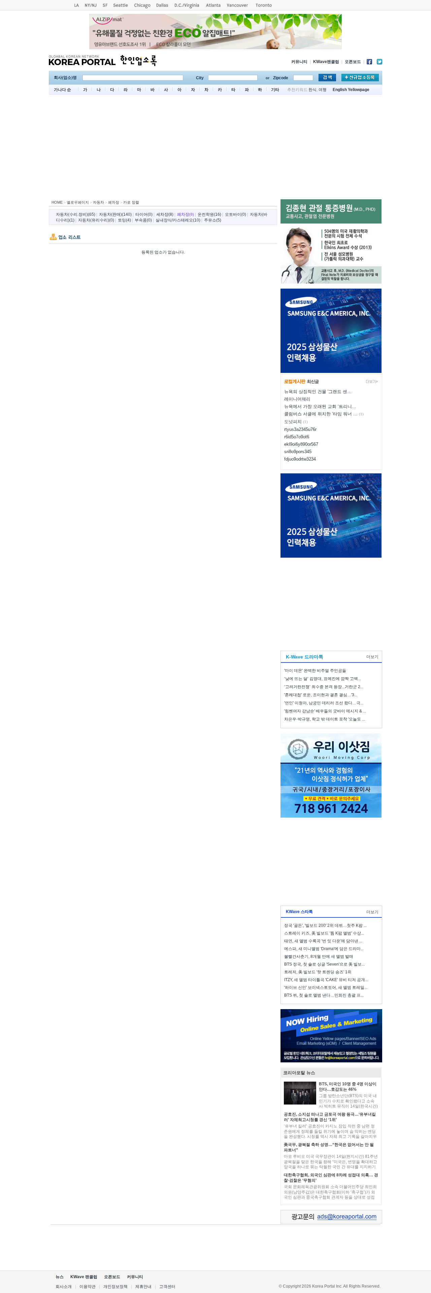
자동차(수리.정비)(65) (75, 214)
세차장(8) (164, 214)
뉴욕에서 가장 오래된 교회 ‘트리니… (320, 406)
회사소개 (64, 1286)
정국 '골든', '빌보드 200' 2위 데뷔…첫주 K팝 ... (325, 925)
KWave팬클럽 (326, 61)
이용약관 (87, 1286)
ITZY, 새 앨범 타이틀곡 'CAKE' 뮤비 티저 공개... (326, 979)
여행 (323, 89)
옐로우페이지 (78, 202)
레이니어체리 (297, 399)
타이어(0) (144, 214)
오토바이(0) (235, 214)
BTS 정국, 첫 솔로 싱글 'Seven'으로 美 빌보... (324, 964)
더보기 (372, 656)
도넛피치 (293, 421)
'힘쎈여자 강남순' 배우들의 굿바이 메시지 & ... (325, 711)
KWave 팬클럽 (83, 1276)
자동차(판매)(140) (115, 214)
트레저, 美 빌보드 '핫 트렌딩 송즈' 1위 (318, 972)
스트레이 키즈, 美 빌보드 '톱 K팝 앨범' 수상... (324, 933)
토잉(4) (124, 220)
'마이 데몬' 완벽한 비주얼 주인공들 (315, 670)
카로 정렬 (131, 202)
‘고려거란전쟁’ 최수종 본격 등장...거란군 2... (323, 686)
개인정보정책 (115, 1286)
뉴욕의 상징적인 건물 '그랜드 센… (318, 391)
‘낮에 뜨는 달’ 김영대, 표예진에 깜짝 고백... (322, 678)
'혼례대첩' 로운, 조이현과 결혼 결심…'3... (320, 695)
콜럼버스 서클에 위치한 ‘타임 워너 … (321, 413)
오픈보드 (353, 61)
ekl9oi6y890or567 (301, 444)
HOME (57, 202)
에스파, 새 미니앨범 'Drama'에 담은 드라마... (324, 948)
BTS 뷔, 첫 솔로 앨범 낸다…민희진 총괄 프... (324, 995)
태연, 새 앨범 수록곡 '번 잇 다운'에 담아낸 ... (323, 941)
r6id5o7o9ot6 (296, 436)
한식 (312, 89)
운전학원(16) (209, 214)
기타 (275, 89)
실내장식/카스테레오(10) (178, 220)
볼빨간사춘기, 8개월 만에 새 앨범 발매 (318, 956)
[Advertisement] (215, 148)
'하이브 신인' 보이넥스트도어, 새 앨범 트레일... (325, 987)
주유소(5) (212, 220)
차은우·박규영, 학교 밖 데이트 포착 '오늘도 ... (324, 719)
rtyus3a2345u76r (300, 429)
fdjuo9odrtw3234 (300, 459)
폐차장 (113, 202)
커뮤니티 (299, 61)
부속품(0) (143, 220)
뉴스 (60, 1276)
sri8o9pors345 (297, 451)
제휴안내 (143, 1286)
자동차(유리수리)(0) (96, 220)
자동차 (98, 202)
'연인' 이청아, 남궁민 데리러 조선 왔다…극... (323, 703)
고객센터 (167, 1286)
